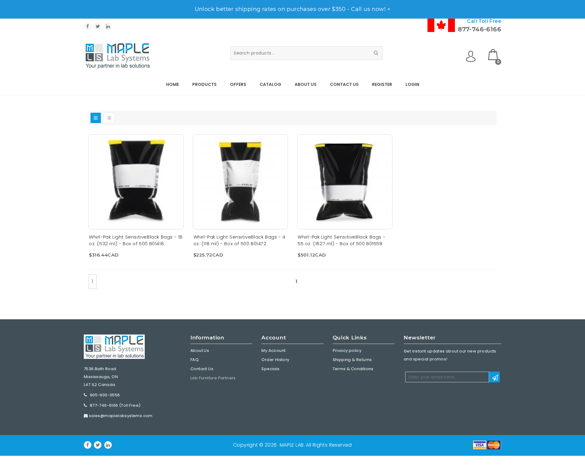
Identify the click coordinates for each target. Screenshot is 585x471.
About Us (306, 84)
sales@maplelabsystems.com (121, 416)
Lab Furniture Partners (213, 378)
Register (382, 84)
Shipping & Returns (352, 360)
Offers (238, 84)
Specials (270, 369)
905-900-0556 (105, 395)
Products (204, 84)
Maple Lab (292, 444)
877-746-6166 (479, 29)
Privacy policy (347, 350)
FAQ (194, 360)
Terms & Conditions (353, 369)
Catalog (270, 84)
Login (412, 84)
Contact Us (344, 84)
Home (172, 84)
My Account (273, 350)
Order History (275, 360)
